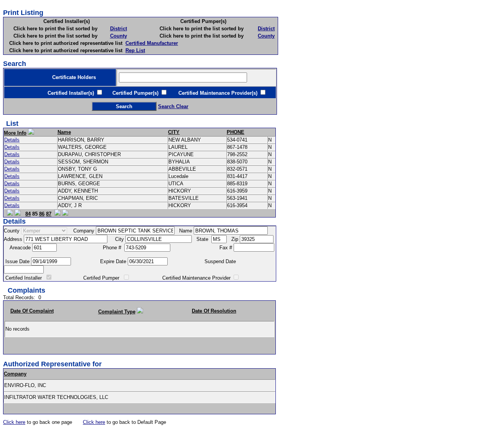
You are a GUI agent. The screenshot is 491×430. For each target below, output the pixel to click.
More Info (15, 133)
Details (12, 140)
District (118, 28)
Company (15, 374)
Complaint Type (116, 312)
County (118, 36)
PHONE (235, 132)
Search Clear (173, 106)
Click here (14, 422)
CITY (174, 132)
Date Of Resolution (214, 311)
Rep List (135, 50)
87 (48, 214)
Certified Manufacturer (151, 43)
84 (28, 214)
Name (64, 132)
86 (41, 214)
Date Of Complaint (32, 311)
